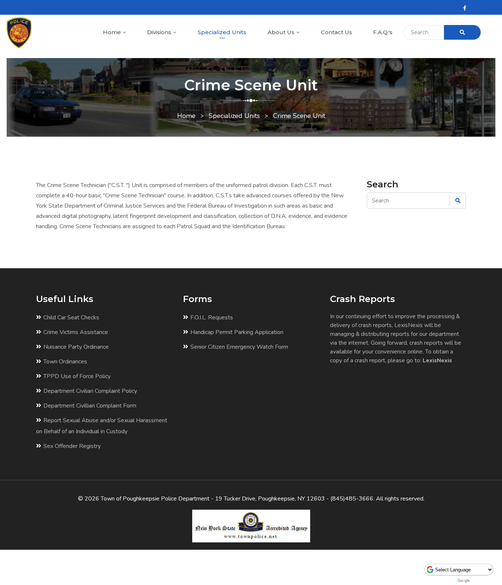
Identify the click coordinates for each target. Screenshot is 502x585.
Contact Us (336, 32)
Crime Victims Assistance (75, 332)
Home (112, 32)
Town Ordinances (65, 362)
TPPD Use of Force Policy (77, 376)
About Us (282, 32)
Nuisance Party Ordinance (76, 347)
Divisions (160, 32)
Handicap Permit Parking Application (236, 332)
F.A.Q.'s (382, 32)
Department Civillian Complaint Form (89, 406)
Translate (483, 581)
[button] (124, 32)
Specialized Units (222, 32)
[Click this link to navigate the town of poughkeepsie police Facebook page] (464, 8)
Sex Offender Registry (72, 446)
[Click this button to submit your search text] (462, 32)
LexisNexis (437, 360)
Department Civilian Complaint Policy (90, 391)
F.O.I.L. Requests (211, 317)
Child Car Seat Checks (71, 317)
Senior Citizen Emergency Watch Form (239, 347)
